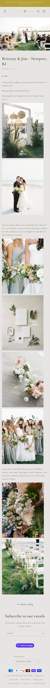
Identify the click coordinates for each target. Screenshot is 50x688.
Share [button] (6, 76)
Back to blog (27, 604)
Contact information (13, 683)
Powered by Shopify (26, 675)
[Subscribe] (42, 633)
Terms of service (26, 679)
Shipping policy (38, 679)
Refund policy (39, 675)
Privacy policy (13, 679)
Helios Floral (16, 675)
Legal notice (26, 683)
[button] (5, 11)
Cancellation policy (39, 683)
